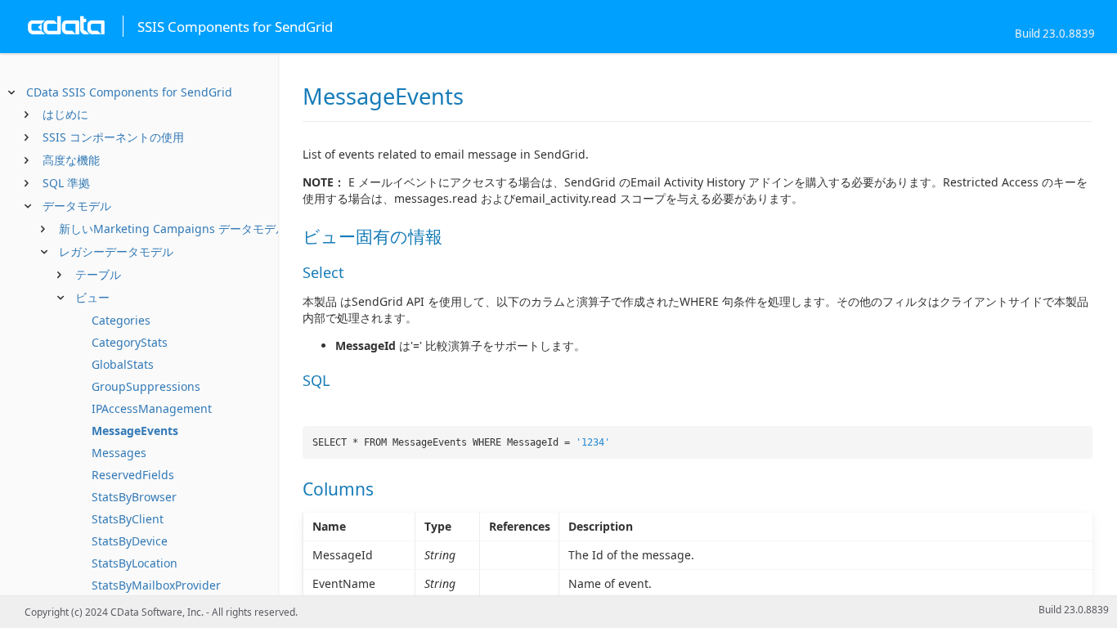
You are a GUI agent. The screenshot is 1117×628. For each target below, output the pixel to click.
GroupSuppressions (146, 386)
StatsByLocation (134, 563)
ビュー (92, 297)
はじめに (65, 114)
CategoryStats (130, 342)
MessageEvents (135, 430)
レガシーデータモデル (116, 251)
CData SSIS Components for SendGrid (129, 92)
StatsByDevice (130, 541)
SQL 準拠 (66, 183)
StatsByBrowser (134, 497)
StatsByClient (128, 519)
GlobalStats (123, 364)
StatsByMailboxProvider (156, 585)
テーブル (98, 274)
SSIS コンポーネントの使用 (113, 137)
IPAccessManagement (152, 408)
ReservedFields (133, 474)
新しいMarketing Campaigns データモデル (173, 228)
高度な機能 (71, 160)
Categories (121, 320)
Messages (119, 452)
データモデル (77, 205)
